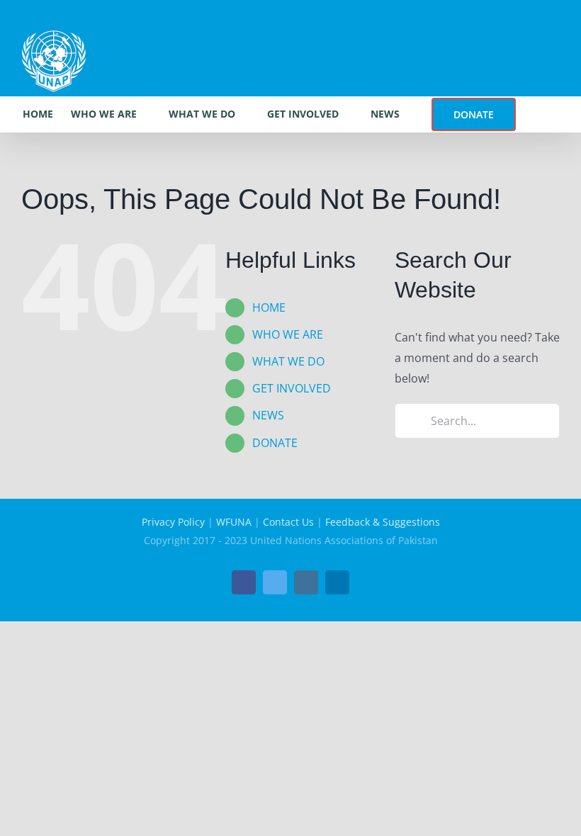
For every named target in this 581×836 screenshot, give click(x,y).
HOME (269, 307)
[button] (537, 114)
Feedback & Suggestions (382, 522)
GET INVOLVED (291, 388)
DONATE (275, 443)
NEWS (268, 415)
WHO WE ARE (287, 334)
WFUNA (234, 522)
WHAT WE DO (288, 361)
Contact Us (288, 522)
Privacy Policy (173, 522)
